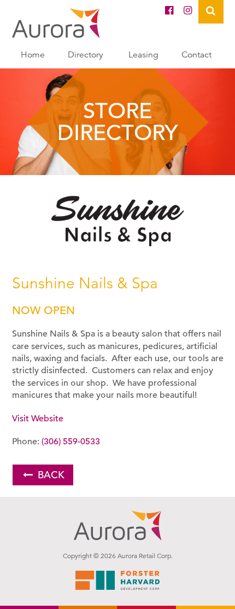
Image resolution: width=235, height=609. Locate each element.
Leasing (143, 54)
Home (33, 54)
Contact (196, 54)
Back (51, 474)
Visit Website (37, 418)
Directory (85, 54)
